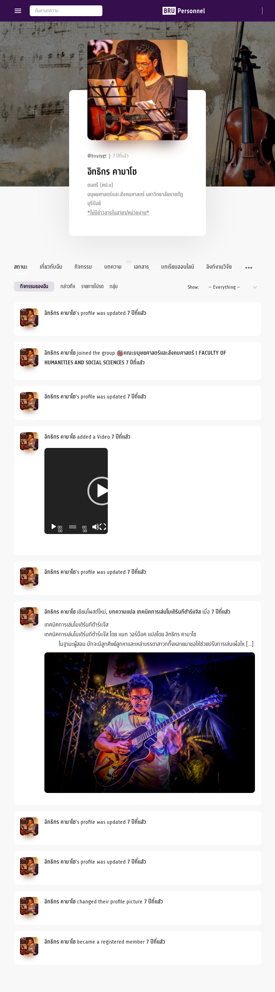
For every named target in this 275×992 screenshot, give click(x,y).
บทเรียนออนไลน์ (177, 267)
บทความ (113, 267)
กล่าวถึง (68, 286)
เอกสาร (141, 267)
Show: (193, 287)
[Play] (53, 526)
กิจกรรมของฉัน (34, 286)
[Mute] (95, 526)
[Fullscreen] (102, 526)
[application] (76, 491)
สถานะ (21, 267)
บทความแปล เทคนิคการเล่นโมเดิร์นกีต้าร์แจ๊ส (155, 612)
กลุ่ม (114, 286)
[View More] (249, 268)
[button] (101, 491)
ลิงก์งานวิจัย (219, 267)
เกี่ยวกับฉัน (51, 267)
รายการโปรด (92, 286)
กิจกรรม (83, 267)
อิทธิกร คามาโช (60, 313)
